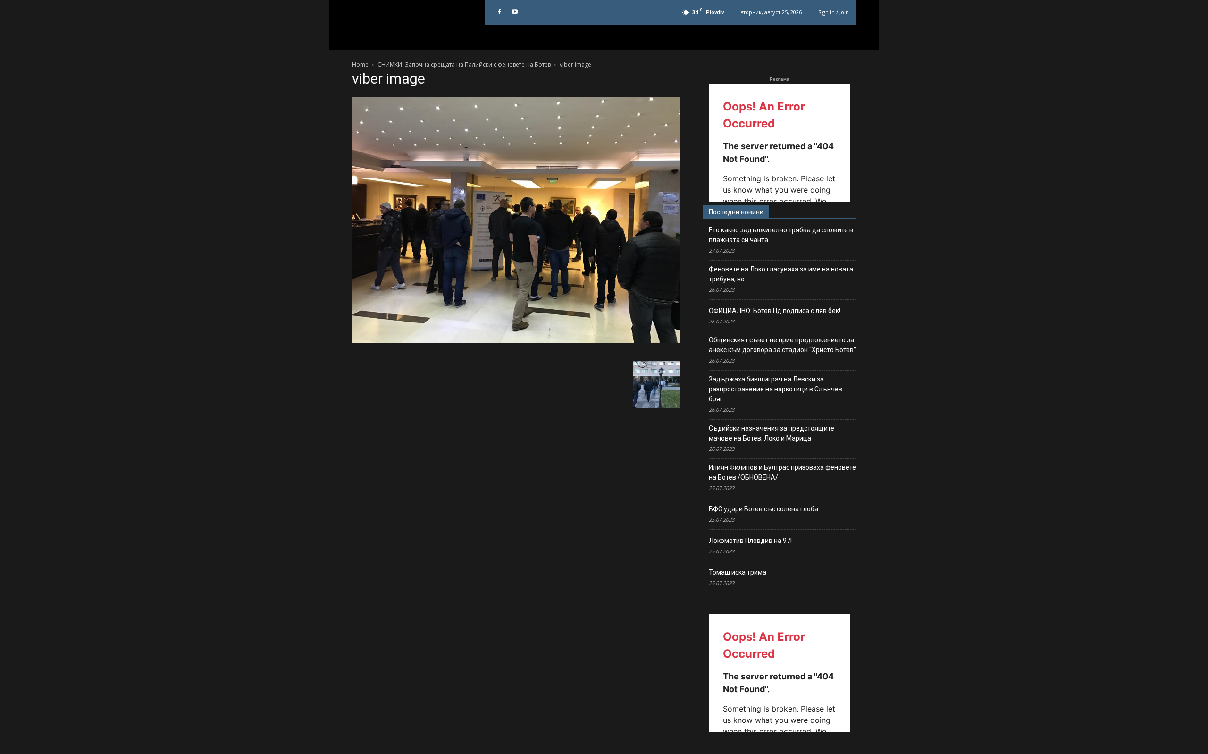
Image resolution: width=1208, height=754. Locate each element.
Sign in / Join (833, 12)
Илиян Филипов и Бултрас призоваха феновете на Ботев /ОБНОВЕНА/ (782, 472)
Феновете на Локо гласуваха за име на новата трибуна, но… (781, 274)
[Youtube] (515, 12)
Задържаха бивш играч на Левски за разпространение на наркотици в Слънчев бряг (775, 389)
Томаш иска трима (737, 572)
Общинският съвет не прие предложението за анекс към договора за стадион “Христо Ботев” (782, 345)
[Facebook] (499, 12)
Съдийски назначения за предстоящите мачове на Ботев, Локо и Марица (771, 433)
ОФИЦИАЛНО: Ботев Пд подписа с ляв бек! (774, 310)
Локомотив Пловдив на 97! (750, 540)
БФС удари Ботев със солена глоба (763, 509)
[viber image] (516, 341)
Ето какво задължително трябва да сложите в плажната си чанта (781, 235)
